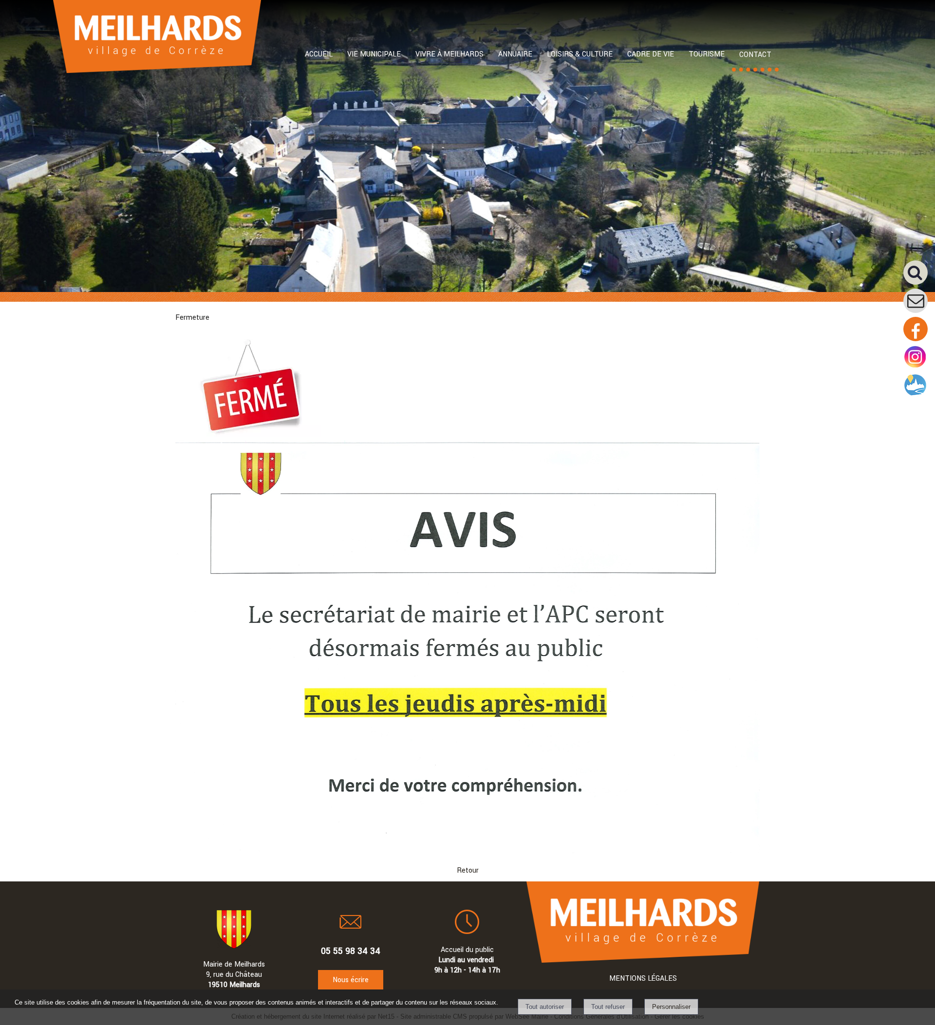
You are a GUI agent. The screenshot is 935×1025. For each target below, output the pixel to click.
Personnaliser (671, 1006)
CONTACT (755, 55)
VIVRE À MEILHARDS (449, 54)
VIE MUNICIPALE (374, 54)
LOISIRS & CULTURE (580, 54)
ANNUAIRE (515, 54)
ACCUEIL (319, 54)
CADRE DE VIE (650, 54)
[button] (919, 276)
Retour (468, 870)
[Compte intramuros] (915, 395)
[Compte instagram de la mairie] (915, 367)
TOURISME (707, 54)
